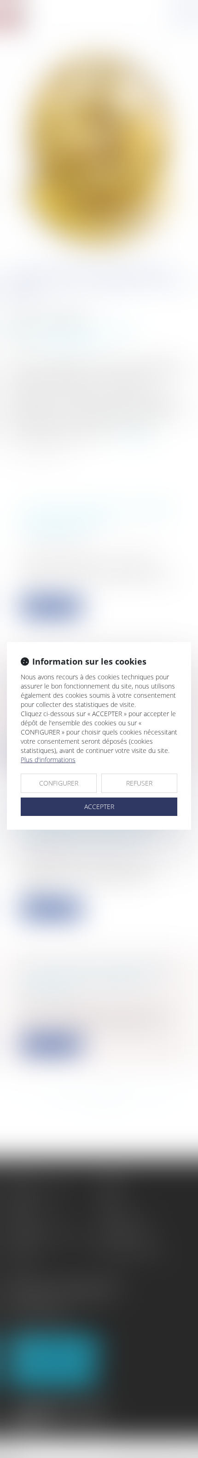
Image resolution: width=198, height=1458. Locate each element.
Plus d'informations (48, 759)
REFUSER (139, 783)
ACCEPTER (99, 806)
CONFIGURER (58, 783)
